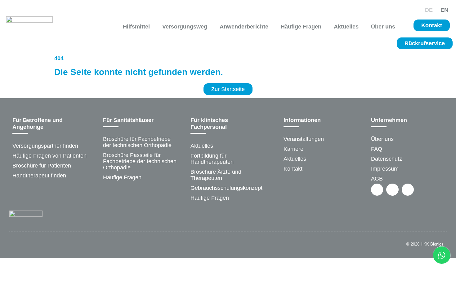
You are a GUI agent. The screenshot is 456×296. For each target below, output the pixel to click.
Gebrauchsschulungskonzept (226, 188)
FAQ (376, 149)
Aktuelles (346, 27)
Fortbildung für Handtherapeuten (212, 159)
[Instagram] (392, 190)
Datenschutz (386, 159)
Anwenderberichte (244, 27)
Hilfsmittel (136, 27)
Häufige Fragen (301, 27)
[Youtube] (408, 190)
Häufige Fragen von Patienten (49, 156)
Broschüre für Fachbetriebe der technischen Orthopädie (137, 142)
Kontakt (293, 169)
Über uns (383, 27)
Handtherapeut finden (39, 175)
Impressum (385, 169)
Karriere (293, 149)
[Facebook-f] (377, 190)
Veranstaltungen (304, 139)
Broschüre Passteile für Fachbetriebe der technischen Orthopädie (140, 161)
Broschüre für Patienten (41, 166)
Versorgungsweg (184, 27)
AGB (377, 179)
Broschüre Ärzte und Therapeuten (215, 175)
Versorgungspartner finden (45, 146)
